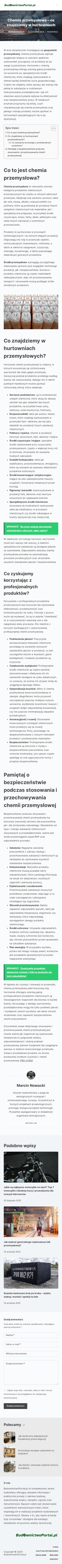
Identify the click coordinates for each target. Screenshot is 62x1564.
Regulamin (41, 1555)
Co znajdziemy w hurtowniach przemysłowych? (23, 138)
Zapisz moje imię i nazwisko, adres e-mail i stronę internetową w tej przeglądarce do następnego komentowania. (28, 1394)
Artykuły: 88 (31, 1123)
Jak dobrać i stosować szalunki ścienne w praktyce (38, 1466)
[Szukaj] (57, 5)
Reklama (54, 1555)
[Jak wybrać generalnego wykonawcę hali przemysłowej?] (31, 1221)
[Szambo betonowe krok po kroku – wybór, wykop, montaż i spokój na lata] (31, 1273)
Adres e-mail (13, 1344)
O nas (55, 1547)
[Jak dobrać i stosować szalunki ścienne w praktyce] (9, 1466)
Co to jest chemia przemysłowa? (23, 132)
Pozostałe (52, 32)
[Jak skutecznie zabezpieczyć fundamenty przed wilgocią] (9, 1437)
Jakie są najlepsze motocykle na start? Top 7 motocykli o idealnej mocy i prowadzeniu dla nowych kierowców (29, 1191)
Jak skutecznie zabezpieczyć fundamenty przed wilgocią (33, 1437)
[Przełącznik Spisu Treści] (52, 128)
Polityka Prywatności (47, 1551)
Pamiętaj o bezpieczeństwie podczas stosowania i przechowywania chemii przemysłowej (26, 152)
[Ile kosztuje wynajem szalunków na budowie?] (9, 1452)
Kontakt (54, 1559)
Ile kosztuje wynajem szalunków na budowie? (36, 1452)
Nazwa (10, 1335)
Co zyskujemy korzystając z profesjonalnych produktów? (31, 144)
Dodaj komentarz (15, 1363)
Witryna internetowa (16, 1353)
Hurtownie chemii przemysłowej (21, 364)
